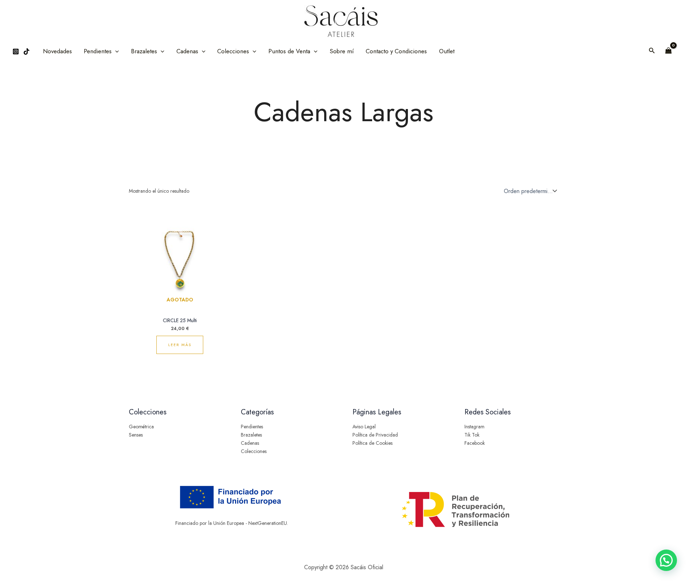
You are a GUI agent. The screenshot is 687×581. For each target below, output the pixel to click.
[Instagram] (16, 51)
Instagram (474, 426)
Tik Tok (471, 434)
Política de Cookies (372, 443)
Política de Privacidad (375, 434)
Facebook (474, 443)
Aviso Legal (364, 426)
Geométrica (141, 426)
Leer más (179, 345)
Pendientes (252, 426)
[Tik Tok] (26, 51)
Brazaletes (251, 434)
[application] (115, 51)
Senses (136, 434)
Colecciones (254, 451)
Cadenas (250, 443)
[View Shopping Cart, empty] (668, 51)
